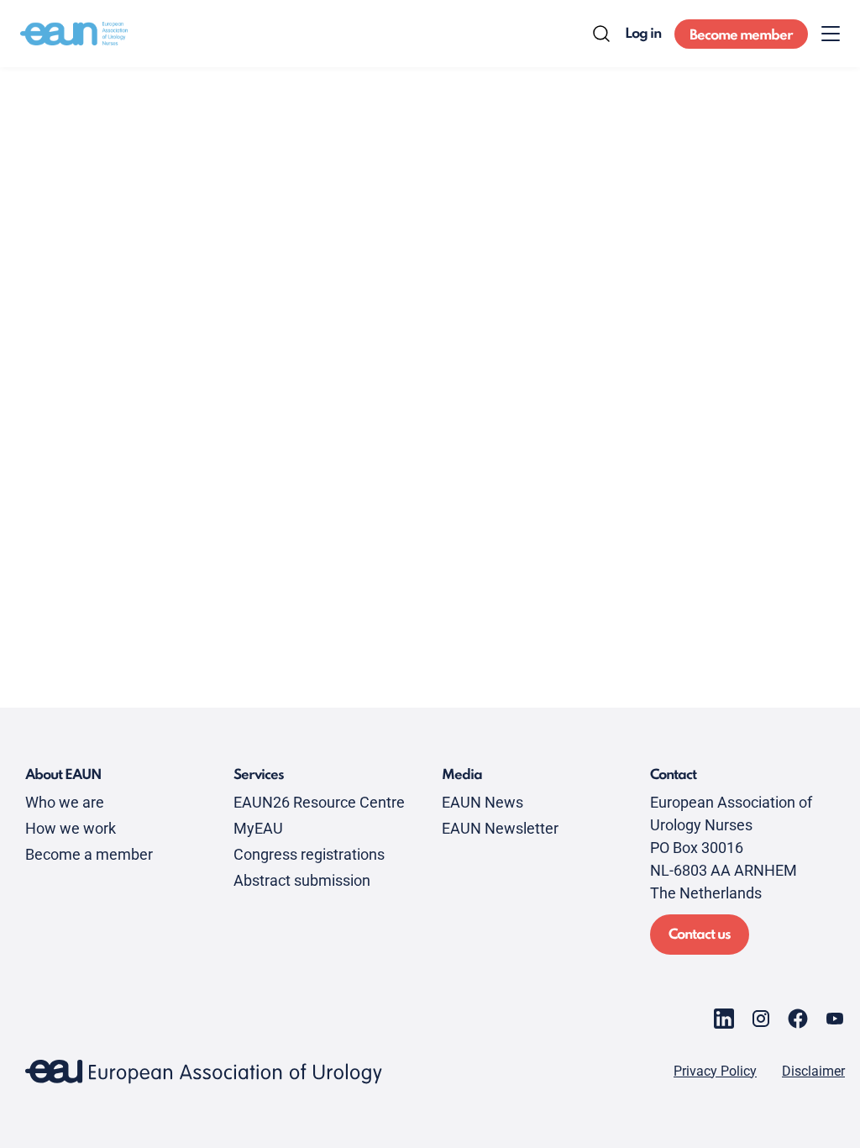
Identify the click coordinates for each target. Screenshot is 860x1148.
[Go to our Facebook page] (798, 1018)
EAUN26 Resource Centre (319, 802)
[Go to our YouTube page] (835, 1018)
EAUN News (482, 802)
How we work (70, 828)
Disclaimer (813, 1071)
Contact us (700, 935)
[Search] (601, 34)
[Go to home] (74, 33)
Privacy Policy (715, 1071)
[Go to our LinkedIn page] (724, 1018)
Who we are (64, 802)
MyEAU (258, 828)
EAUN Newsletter (500, 828)
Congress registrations (309, 854)
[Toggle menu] (830, 33)
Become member (741, 36)
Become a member (89, 854)
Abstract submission (301, 880)
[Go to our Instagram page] (761, 1018)
